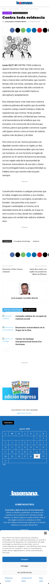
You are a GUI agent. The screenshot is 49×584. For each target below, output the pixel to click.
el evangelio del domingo (21, 241)
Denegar (24, 566)
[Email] (45, 30)
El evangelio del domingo (29, 9)
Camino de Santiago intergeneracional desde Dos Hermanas (28, 341)
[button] (45, 533)
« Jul (3, 464)
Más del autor (29, 310)
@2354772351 (24, 413)
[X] (17, 30)
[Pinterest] (39, 30)
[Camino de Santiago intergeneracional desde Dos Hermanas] (8, 342)
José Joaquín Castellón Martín (15, 21)
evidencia (36, 241)
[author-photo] (24, 295)
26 (19, 456)
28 (31, 456)
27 (25, 456)
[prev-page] (3, 350)
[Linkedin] (34, 30)
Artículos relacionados (12, 310)
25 (12, 456)
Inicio (4, 9)
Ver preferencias (24, 572)
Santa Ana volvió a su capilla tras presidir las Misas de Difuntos (38, 271)
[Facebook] (12, 30)
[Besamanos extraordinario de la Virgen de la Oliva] (8, 330)
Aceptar (24, 559)
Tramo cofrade (14, 9)
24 (5, 456)
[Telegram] (28, 30)
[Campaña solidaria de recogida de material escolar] (8, 319)
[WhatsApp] (23, 30)
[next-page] (7, 350)
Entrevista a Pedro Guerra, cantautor (12, 270)
